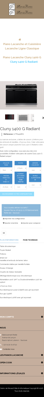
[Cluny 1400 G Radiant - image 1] (9, 118)
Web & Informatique (21, 388)
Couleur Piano (6, 164)
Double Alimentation (35, 178)
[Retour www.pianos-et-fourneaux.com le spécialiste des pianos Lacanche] (20, 39)
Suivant (43, 118)
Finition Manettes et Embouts (6, 179)
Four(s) (20, 163)
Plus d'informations (9, 240)
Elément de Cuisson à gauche (20, 178)
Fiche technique (30, 240)
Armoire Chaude (35, 164)
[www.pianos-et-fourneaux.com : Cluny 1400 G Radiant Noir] (23, 118)
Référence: (8, 134)
